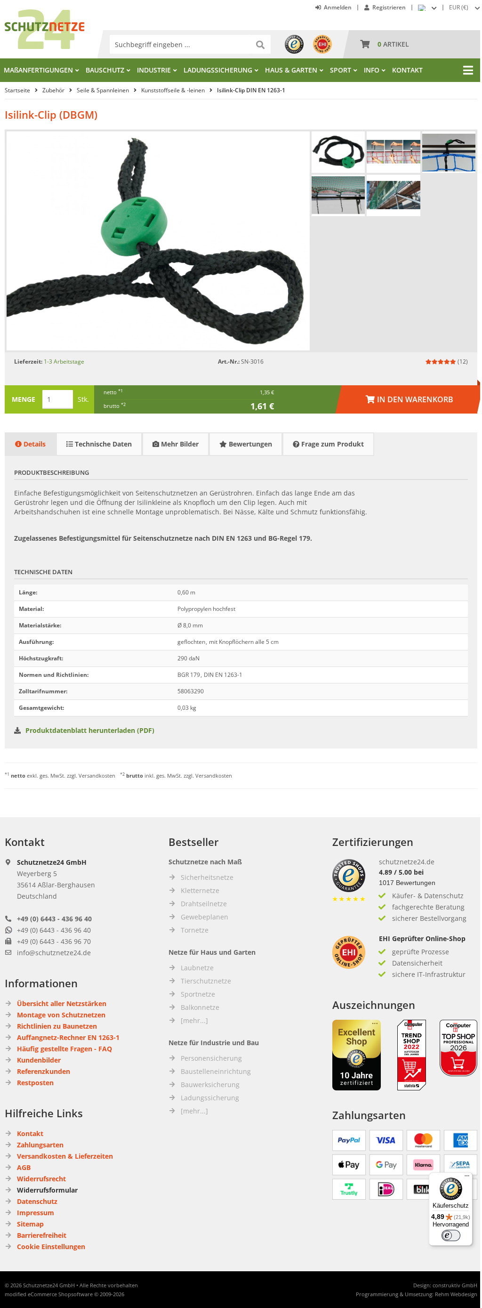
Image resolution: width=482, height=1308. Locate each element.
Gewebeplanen (204, 916)
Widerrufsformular (47, 1190)
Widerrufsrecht (41, 1178)
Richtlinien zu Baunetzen (57, 1026)
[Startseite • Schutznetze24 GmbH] (44, 13)
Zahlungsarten (40, 1144)
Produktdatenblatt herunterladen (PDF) (89, 730)
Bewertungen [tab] (249, 443)
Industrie (154, 69)
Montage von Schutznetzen (61, 1014)
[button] (465, 7)
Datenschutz (37, 1201)
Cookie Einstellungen (51, 1246)
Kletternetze (200, 890)
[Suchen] (261, 44)
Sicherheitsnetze (207, 877)
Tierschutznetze (206, 980)
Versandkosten (97, 775)
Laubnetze (197, 967)
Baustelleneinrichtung (216, 1071)
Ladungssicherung (218, 69)
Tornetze (195, 930)
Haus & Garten (291, 69)
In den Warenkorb (409, 399)
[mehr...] (194, 1020)
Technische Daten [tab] (102, 443)
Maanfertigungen (38, 69)
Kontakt (407, 69)
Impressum (35, 1212)
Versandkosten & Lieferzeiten (65, 1156)
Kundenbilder (39, 1060)
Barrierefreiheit (41, 1235)
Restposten (35, 1082)
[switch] (451, 1235)
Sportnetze (198, 994)
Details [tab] (34, 443)
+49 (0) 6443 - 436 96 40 (54, 918)
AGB (24, 1167)
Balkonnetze (200, 1007)
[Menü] (467, 1178)
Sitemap (30, 1223)
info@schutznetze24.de (54, 952)
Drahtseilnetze (204, 903)
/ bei (401, 872)
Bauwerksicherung (210, 1084)
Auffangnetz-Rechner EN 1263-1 (68, 1037)
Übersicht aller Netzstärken (61, 1003)
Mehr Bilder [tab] (179, 443)
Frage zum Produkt (331, 443)
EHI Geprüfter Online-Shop (422, 938)
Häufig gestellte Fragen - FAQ (64, 1048)
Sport (340, 69)
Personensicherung (211, 1058)
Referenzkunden (43, 1071)
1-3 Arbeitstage (64, 361)
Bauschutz (105, 69)
